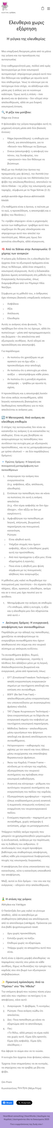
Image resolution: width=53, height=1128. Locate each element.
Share (9, 1103)
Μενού (49, 8)
